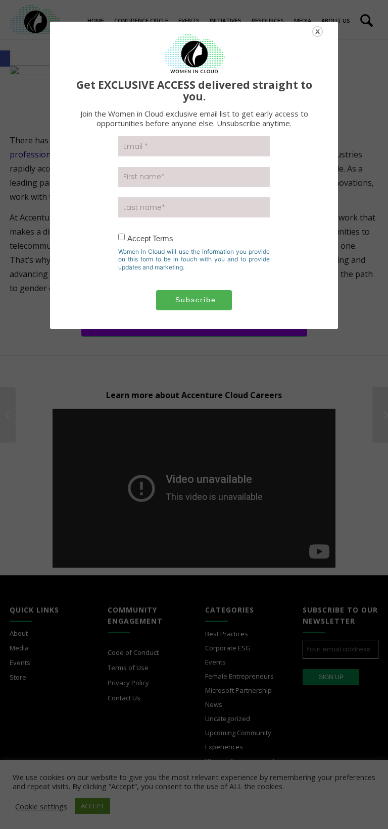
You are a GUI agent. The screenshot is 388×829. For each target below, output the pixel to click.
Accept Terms (150, 238)
